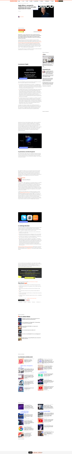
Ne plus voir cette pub (21, 28)
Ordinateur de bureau (51, 3)
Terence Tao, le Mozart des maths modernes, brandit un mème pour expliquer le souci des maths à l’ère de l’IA (48, 367)
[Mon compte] (56, 1)
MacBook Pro (29, 248)
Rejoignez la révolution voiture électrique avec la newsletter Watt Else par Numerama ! (31, 319)
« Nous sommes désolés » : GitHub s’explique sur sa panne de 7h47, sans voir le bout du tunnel (29, 383)
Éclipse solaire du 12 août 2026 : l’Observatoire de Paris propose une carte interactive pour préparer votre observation (48, 79)
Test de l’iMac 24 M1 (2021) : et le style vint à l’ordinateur (30, 327)
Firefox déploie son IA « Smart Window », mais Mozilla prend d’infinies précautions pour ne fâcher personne (29, 407)
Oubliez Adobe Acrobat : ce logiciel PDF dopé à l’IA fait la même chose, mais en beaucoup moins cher (48, 65)
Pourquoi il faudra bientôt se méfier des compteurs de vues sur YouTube (48, 420)
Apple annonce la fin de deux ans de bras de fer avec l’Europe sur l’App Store (28, 416)
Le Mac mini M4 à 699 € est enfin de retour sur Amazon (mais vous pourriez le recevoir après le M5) (49, 414)
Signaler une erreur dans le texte (31, 298)
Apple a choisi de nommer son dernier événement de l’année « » (29, 42)
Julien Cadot (22, 16)
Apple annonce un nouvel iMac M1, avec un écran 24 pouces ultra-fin (31, 338)
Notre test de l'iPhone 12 (26, 179)
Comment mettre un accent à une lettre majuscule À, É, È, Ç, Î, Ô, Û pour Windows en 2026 (48, 76)
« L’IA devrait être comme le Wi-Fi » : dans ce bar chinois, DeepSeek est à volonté (49, 433)
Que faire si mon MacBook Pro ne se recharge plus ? (31, 333)
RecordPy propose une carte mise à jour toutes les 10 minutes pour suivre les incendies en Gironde (48, 83)
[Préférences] (57, 1)
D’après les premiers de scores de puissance (25, 246)
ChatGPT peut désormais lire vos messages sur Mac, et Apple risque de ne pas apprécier (29, 376)
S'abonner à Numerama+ (29, 277)
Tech (41, 3)
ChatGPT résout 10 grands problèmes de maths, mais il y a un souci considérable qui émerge (49, 72)
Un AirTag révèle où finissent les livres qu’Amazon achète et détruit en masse (28, 435)
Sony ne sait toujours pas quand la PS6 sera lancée (48, 426)
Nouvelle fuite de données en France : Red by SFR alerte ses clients (48, 374)
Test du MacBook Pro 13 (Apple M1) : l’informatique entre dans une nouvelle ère (31, 323)
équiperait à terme (25, 192)
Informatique (45, 3)
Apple (25, 283)
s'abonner (61, 1)
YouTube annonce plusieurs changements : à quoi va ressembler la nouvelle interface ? (49, 388)
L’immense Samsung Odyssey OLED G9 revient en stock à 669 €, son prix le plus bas (49, 381)
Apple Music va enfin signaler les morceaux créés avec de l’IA (28, 360)
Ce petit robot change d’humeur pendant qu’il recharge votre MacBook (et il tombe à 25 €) (29, 422)
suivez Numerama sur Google (33, 281)
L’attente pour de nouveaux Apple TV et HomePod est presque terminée (29, 284)
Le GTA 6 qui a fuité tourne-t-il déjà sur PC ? (29, 388)
